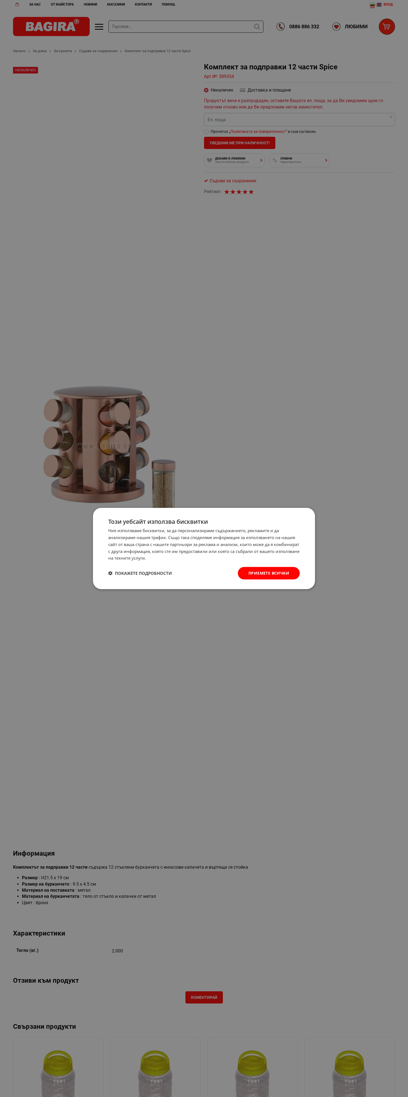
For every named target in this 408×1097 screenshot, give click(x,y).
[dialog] (204, 548)
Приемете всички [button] (268, 573)
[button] (140, 573)
